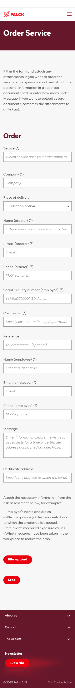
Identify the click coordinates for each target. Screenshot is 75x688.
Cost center (12, 313)
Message (10, 429)
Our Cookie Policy (60, 682)
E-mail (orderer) (16, 244)
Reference (11, 336)
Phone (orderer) (16, 267)
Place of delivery (16, 197)
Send (12, 580)
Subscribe (17, 663)
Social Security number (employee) (31, 290)
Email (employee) (17, 382)
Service (9, 148)
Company (11, 174)
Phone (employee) (18, 405)
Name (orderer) (16, 220)
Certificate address (18, 469)
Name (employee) (18, 359)
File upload (18, 559)
